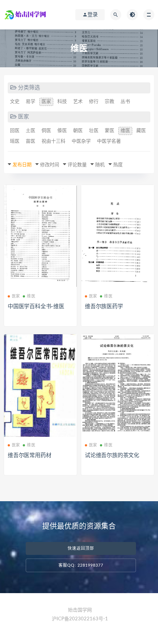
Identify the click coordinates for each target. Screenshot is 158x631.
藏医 (141, 130)
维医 (125, 130)
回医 (14, 130)
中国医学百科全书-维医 (36, 306)
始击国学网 (80, 610)
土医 (30, 130)
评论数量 (77, 165)
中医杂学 (81, 141)
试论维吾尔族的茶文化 (112, 455)
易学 (30, 101)
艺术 (78, 101)
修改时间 (49, 165)
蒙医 (109, 130)
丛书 (125, 101)
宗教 (109, 101)
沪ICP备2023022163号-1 (80, 619)
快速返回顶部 (81, 548)
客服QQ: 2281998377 (80, 565)
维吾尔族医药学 (104, 306)
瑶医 (14, 141)
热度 (118, 165)
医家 (46, 101)
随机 (100, 165)
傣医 (62, 130)
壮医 (93, 130)
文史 (14, 101)
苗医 (30, 141)
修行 (93, 101)
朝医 (78, 130)
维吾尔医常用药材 (29, 455)
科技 (62, 101)
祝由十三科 (53, 141)
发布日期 (22, 165)
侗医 (46, 130)
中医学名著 (109, 141)
